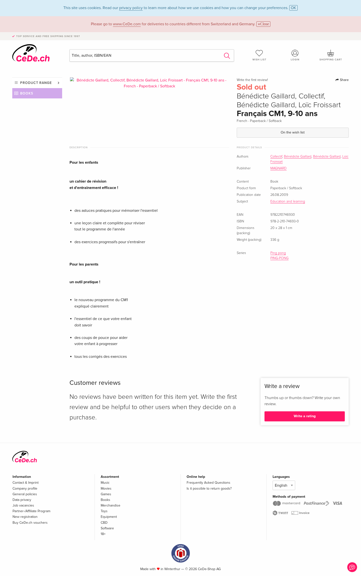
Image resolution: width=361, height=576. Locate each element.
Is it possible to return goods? (209, 488)
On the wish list (293, 132)
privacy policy (131, 7)
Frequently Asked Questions (208, 483)
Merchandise (110, 505)
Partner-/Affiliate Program (31, 511)
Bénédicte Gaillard (297, 156)
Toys (104, 511)
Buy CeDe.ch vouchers (30, 523)
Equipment (109, 517)
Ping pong (278, 253)
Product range (36, 83)
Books (26, 93)
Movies (106, 488)
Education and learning (287, 201)
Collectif (276, 156)
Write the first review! (252, 80)
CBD (104, 523)
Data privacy (22, 500)
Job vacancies (23, 505)
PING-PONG (279, 258)
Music (105, 483)
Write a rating (305, 416)
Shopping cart (330, 59)
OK (293, 7)
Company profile (25, 488)
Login (295, 59)
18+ (103, 534)
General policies (25, 494)
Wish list (259, 59)
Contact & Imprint (26, 483)
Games (106, 494)
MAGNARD (278, 168)
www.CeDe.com (127, 24)
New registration (25, 517)
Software (107, 528)
